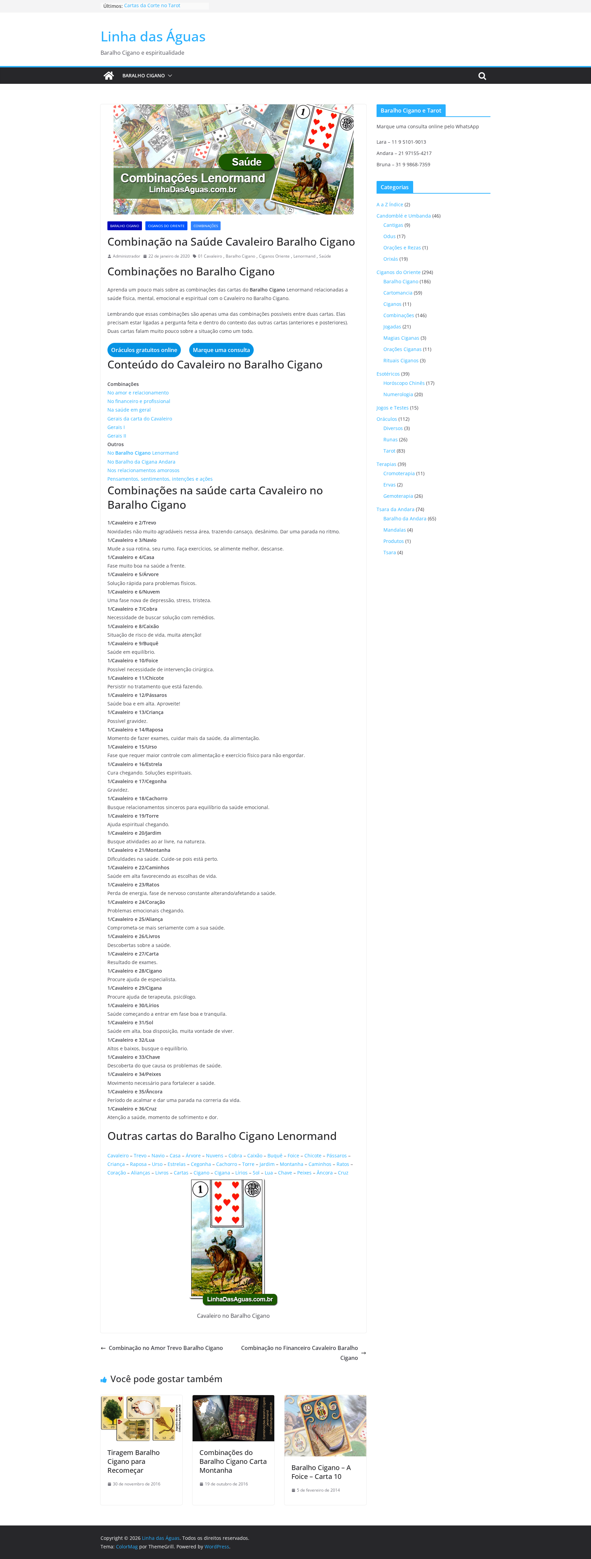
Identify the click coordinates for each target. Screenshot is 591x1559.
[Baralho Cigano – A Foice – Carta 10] (325, 1400)
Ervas (389, 484)
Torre (248, 1164)
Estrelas (177, 1164)
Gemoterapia (398, 496)
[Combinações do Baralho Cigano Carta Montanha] (233, 1400)
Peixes (304, 1172)
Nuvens (214, 1155)
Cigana (222, 1172)
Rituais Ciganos (401, 360)
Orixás (390, 259)
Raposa (138, 1164)
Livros (162, 1172)
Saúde (325, 256)
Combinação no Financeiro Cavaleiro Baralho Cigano (299, 1353)
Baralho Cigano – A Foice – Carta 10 (321, 1472)
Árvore (193, 1155)
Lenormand (304, 256)
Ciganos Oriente (274, 256)
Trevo (140, 1155)
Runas (390, 439)
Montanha (291, 1164)
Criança (116, 1164)
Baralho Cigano (143, 75)
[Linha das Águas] (109, 75)
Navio (158, 1155)
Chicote (312, 1155)
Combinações (206, 225)
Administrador (126, 256)
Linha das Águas (153, 36)
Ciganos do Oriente (166, 225)
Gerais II (116, 435)
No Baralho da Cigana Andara (141, 461)
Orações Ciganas (402, 349)
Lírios (241, 1172)
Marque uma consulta (221, 350)
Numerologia (398, 394)
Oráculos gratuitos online (144, 350)
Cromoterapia (399, 473)
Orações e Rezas (402, 247)
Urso (157, 1164)
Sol (256, 1172)
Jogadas (392, 326)
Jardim (267, 1164)
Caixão (254, 1155)
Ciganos (392, 304)
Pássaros (337, 1155)
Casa (175, 1155)
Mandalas (394, 530)
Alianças (140, 1172)
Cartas (181, 1172)
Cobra (235, 1155)
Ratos (343, 1164)
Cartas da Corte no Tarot (152, 6)
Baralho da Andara (404, 518)
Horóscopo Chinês (404, 383)
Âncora (325, 1172)
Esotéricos (388, 374)
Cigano (201, 1172)
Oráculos (387, 419)
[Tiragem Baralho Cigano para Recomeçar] (141, 1400)
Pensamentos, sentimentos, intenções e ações (160, 479)
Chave (285, 1172)
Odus (389, 236)
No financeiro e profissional (138, 401)
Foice (293, 1155)
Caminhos (319, 1164)
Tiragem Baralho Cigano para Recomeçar (133, 1461)
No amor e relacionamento (138, 392)
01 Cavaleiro (210, 256)
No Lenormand (143, 453)
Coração (116, 1172)
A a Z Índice (390, 204)
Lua (269, 1172)
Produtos (393, 541)
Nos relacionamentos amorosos (143, 470)
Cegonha (201, 1164)
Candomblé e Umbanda (404, 215)
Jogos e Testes (393, 407)
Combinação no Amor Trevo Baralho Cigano (166, 1348)
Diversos (393, 428)
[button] (168, 75)
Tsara (389, 552)
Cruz (343, 1172)
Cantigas (393, 225)
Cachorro (226, 1164)
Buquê (275, 1155)
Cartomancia (397, 292)
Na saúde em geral (129, 409)
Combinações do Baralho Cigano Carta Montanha (233, 1461)
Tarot (389, 450)
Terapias (386, 464)
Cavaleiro (118, 1155)
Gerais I (116, 427)
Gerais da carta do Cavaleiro (139, 418)
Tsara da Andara (396, 509)
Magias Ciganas (401, 338)
